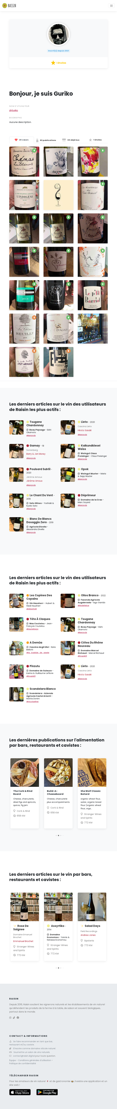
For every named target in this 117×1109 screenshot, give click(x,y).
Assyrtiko (56, 927)
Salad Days (92, 926)
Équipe (12, 1060)
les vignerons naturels (52, 1004)
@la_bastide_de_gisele (37, 652)
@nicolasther (32, 701)
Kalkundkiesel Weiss (89, 447)
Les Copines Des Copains (39, 597)
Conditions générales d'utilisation (35, 1060)
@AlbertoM (31, 609)
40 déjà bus (73, 140)
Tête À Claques (40, 619)
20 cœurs (24, 139)
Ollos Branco (93, 595)
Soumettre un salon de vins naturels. (32, 1052)
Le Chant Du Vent (40, 496)
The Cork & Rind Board (22, 792)
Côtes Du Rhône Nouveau (90, 644)
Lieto (88, 422)
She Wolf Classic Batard (91, 792)
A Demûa (36, 642)
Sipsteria (89, 940)
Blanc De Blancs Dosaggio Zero (39, 520)
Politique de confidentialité (22, 1063)
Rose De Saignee (21, 927)
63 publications (48, 140)
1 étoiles (97, 139)
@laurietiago (32, 629)
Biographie (15, 117)
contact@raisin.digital (24, 1055)
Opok (84, 469)
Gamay (37, 445)
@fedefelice (83, 605)
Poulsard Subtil (39, 470)
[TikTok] (14, 1017)
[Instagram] (10, 1017)
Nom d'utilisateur (19, 106)
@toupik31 (82, 656)
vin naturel (40, 1081)
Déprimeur (88, 495)
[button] (56, 835)
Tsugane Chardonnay (35, 423)
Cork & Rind (23, 811)
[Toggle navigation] (111, 5)
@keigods (31, 435)
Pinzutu (35, 666)
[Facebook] (18, 1017)
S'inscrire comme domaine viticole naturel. (34, 1048)
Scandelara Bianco (43, 689)
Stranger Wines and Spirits (23, 948)
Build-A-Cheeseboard (55, 792)
